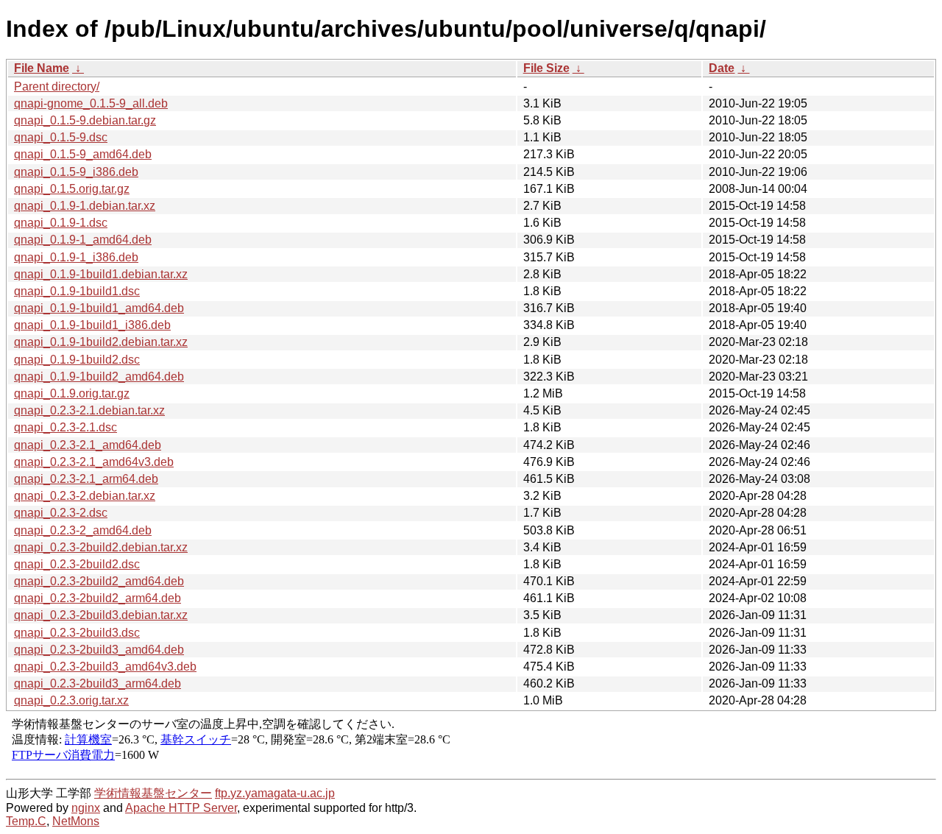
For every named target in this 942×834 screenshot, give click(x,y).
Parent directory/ (56, 86)
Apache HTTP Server (181, 808)
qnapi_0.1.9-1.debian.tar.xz (84, 205)
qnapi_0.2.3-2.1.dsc (65, 427)
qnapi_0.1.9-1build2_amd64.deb (99, 376)
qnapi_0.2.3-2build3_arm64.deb (97, 683)
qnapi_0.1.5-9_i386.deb (76, 172)
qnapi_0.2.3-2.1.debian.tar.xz (89, 410)
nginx (85, 808)
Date (721, 68)
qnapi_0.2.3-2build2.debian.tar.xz (101, 547)
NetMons (75, 821)
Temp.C (26, 821)
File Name (41, 68)
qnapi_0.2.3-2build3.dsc (77, 632)
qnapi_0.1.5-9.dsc (60, 137)
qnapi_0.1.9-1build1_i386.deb (92, 325)
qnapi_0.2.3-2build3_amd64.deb (99, 649)
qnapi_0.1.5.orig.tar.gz (72, 189)
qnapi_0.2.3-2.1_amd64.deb (87, 445)
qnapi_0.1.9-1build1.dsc (77, 291)
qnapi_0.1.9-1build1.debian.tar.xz (101, 274)
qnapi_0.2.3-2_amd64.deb (83, 530)
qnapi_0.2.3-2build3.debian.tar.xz (101, 615)
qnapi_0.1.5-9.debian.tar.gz (85, 120)
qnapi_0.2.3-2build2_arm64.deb (97, 598)
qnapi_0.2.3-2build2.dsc (77, 564)
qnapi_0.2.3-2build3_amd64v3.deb (105, 666)
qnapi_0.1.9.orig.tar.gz (72, 393)
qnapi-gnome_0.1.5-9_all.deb (91, 103)
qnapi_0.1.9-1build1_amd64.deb (99, 308)
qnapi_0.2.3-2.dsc (60, 512)
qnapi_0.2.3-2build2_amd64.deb (99, 581)
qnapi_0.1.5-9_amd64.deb (83, 154)
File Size (546, 68)
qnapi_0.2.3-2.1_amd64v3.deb (94, 462)
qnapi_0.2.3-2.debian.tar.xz (84, 496)
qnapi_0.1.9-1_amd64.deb (83, 239)
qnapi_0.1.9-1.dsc (60, 222)
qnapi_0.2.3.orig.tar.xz (71, 700)
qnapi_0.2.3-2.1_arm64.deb (86, 479)
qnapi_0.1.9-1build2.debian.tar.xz (101, 342)
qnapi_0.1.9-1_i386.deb (76, 257)
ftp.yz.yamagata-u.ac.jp (275, 793)
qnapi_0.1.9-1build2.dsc (77, 359)
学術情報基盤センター (153, 793)
